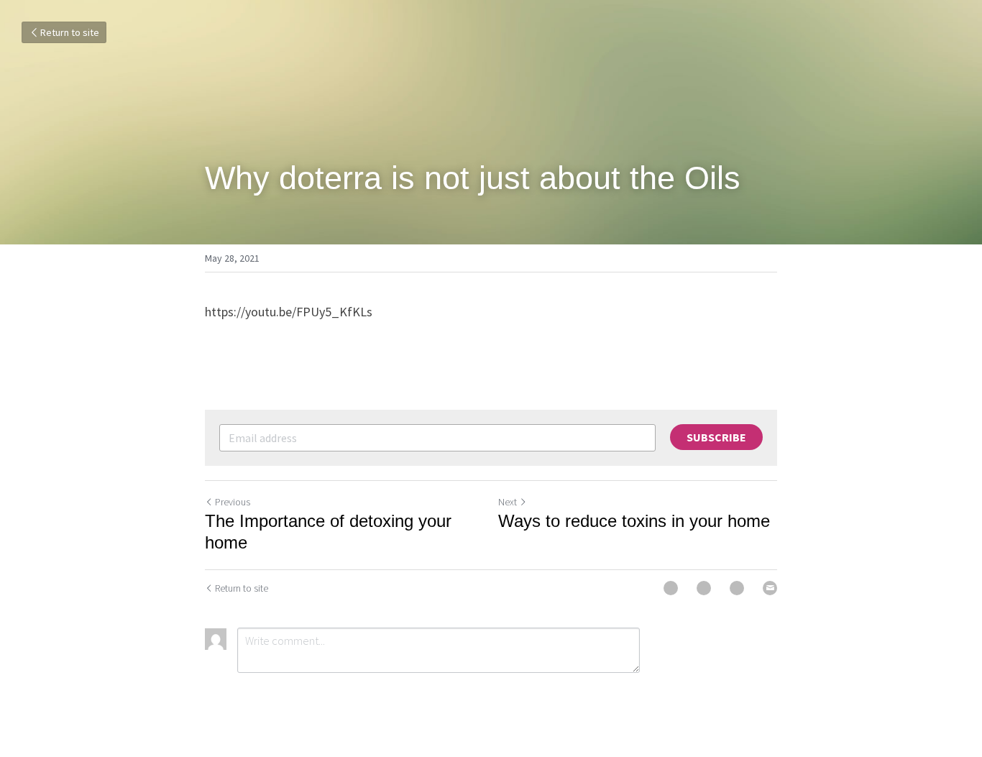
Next (507, 501)
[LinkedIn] (737, 588)
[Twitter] (704, 588)
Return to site (69, 32)
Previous (232, 501)
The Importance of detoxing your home (328, 531)
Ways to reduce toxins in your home (634, 521)
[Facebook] (671, 588)
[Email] (770, 588)
